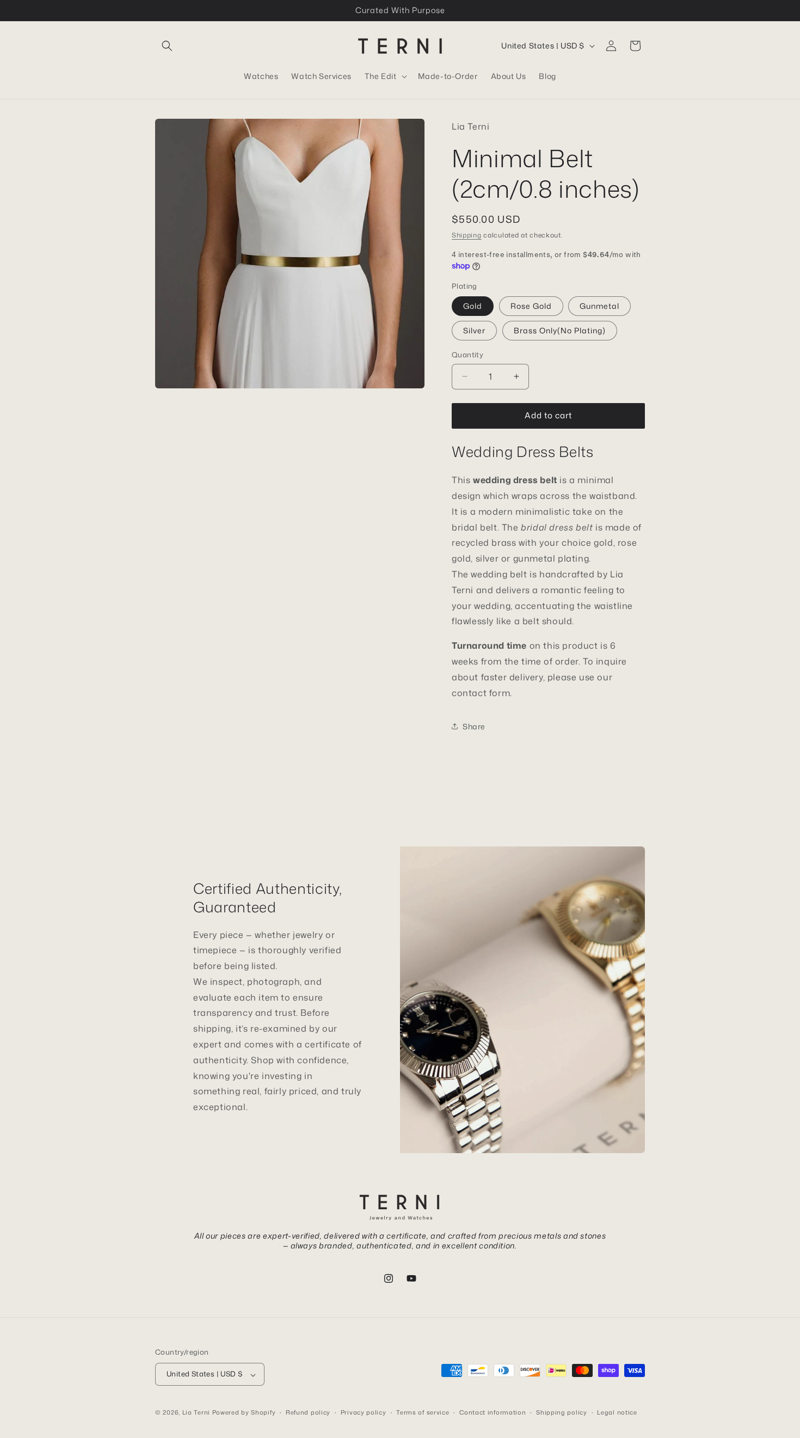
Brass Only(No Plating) (560, 330)
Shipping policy (561, 1412)
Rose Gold (531, 306)
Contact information (492, 1412)
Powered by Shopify (244, 1413)
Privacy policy (363, 1412)
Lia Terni (196, 1413)
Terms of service (422, 1412)
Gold (472, 306)
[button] (167, 46)
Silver (474, 330)
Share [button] (474, 726)
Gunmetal (599, 306)
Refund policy (308, 1412)
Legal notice (617, 1412)
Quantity (467, 355)
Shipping (467, 235)
